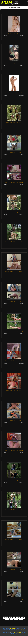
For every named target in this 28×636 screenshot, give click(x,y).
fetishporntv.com (6, 632)
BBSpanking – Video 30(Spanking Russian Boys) (14, 241)
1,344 (7, 618)
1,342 (18, 617)
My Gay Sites (20, 628)
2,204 (16, 618)
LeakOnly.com (12, 628)
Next (21, 618)
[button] (27, 1)
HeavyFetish (20, 631)
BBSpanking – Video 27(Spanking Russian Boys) (14, 331)
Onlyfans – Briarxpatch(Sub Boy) (14, 63)
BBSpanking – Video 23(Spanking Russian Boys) (14, 450)
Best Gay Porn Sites (12, 631)
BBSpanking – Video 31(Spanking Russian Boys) (14, 212)
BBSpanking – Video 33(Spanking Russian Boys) (14, 152)
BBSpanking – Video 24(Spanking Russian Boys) (14, 420)
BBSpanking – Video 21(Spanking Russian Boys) (14, 509)
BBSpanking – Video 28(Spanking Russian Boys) (14, 301)
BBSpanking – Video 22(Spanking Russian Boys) (14, 480)
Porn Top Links (14, 629)
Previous (5, 617)
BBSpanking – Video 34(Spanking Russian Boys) (14, 122)
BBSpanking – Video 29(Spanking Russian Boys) (14, 271)
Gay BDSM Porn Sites (16, 632)
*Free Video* (6, 628)
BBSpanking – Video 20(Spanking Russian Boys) (14, 539)
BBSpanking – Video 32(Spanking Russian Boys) (14, 182)
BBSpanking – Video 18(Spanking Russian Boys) (14, 599)
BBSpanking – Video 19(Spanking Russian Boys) (14, 569)
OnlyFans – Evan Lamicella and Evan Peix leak (14, 92)
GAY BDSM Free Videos (14, 7)
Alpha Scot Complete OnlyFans (14, 33)
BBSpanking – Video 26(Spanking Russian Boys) (14, 360)
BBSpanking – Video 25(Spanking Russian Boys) (14, 390)
